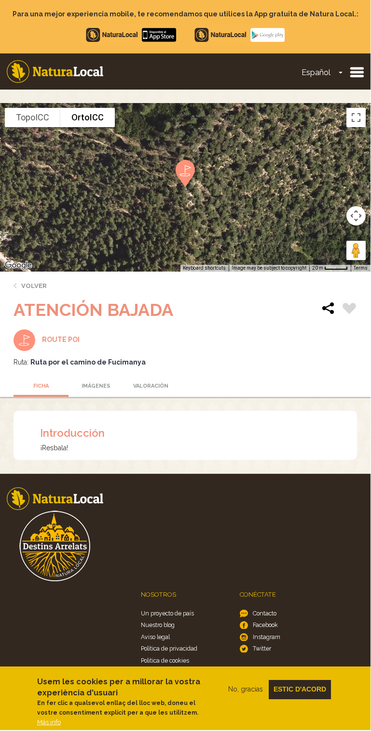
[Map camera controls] (356, 215)
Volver (34, 285)
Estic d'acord (300, 689)
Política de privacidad (169, 648)
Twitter (262, 648)
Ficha (41, 386)
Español (316, 72)
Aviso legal (155, 636)
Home (55, 71)
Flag (349, 309)
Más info (49, 722)
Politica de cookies (165, 660)
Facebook (265, 624)
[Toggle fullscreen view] (356, 117)
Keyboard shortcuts (204, 268)
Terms (361, 268)
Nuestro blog (158, 624)
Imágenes (96, 386)
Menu (356, 72)
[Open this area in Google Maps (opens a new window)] (18, 265)
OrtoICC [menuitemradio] (87, 117)
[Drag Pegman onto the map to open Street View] (356, 250)
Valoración (150, 386)
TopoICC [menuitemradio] (32, 117)
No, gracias (245, 689)
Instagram (266, 636)
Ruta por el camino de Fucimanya (88, 362)
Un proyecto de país (167, 613)
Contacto (264, 613)
